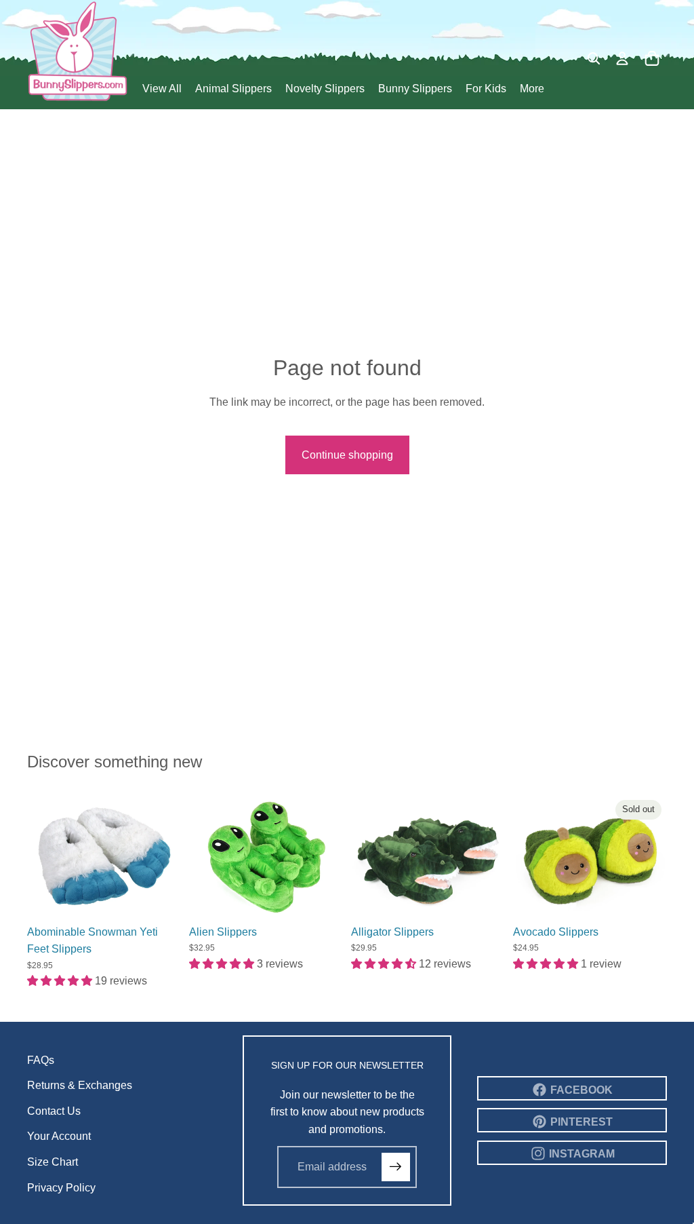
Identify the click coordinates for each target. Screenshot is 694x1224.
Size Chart (52, 1162)
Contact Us (54, 1111)
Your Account (59, 1136)
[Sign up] (396, 1167)
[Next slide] (170, 856)
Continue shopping (347, 455)
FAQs (40, 1060)
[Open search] (594, 58)
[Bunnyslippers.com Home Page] (78, 51)
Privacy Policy (61, 1187)
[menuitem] (532, 89)
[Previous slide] (37, 856)
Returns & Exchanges (79, 1085)
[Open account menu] (622, 58)
